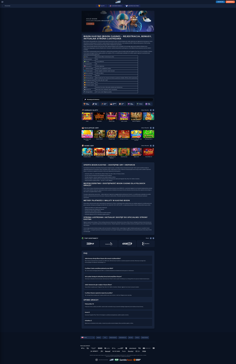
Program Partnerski (145, 337)
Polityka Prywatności (113, 337)
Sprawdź (90, 23)
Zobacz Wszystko (145, 110)
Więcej (147, 238)
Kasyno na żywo (133, 5)
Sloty (103, 5)
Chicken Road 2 (117, 5)
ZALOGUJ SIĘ (220, 1)
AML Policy (131, 337)
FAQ (105, 337)
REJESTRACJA (230, 1)
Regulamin (98, 337)
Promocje (137, 337)
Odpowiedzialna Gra (122, 337)
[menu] (2, 2)
